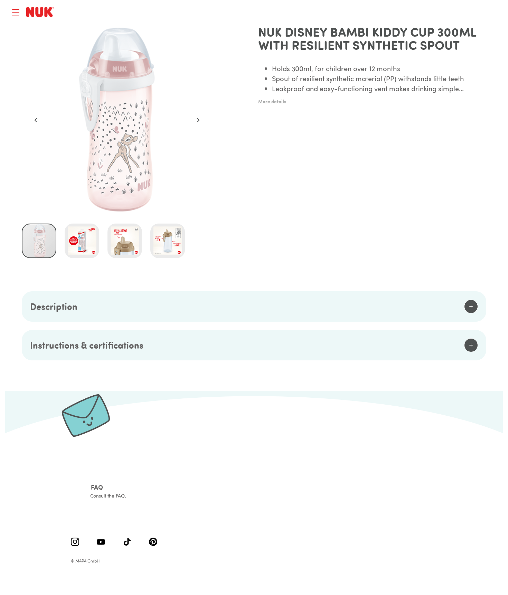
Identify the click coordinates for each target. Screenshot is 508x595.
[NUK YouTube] (101, 542)
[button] (35, 120)
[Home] (41, 12)
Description (53, 306)
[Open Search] (456, 13)
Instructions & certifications (86, 345)
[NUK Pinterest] (153, 542)
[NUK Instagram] (75, 542)
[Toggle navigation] (15, 12)
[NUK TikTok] (127, 542)
